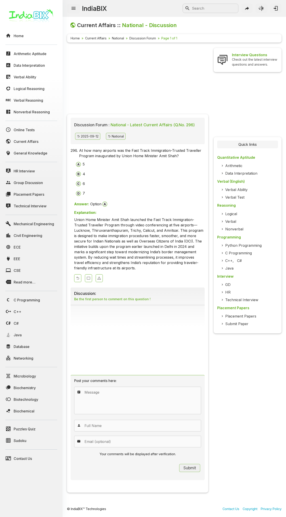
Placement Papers (240, 316)
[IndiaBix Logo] (31, 17)
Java (229, 268)
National (118, 38)
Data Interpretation (241, 173)
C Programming (238, 253)
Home (75, 38)
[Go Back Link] (77, 278)
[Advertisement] (137, 79)
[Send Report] (99, 278)
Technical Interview (241, 300)
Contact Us (231, 509)
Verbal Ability (236, 189)
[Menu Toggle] (73, 8)
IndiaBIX (94, 8)
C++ (229, 260)
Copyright (250, 509)
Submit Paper (236, 324)
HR (228, 292)
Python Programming (243, 245)
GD (228, 284)
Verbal (230, 221)
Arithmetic (233, 165)
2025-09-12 (89, 136)
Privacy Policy (271, 509)
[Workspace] (88, 278)
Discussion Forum (142, 38)
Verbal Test (234, 197)
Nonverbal (234, 229)
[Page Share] (247, 8)
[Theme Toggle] (261, 8)
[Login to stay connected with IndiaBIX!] (276, 8)
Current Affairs (96, 38)
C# (239, 260)
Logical (231, 214)
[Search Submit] (187, 8)
